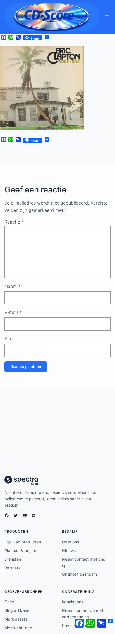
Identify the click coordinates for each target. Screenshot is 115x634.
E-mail (12, 312)
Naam (12, 286)
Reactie (14, 222)
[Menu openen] (107, 16)
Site (8, 338)
